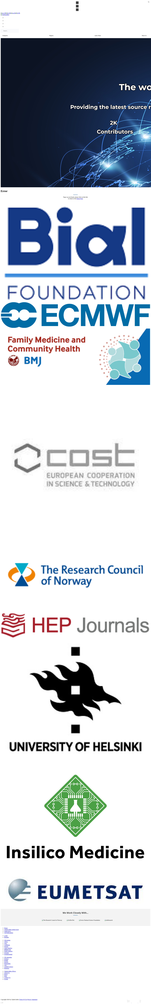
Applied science (8, 967)
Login (6, 935)
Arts (5, 965)
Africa (6, 942)
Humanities (7, 963)
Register (6, 937)
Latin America (8, 948)
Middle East (7, 949)
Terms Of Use (23, 999)
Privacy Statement (32, 999)
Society (6, 962)
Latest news (7, 931)
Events (6, 979)
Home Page (79, 198)
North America (8, 951)
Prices (6, 974)
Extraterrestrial (8, 954)
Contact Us (7, 977)
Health (6, 960)
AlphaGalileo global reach (11, 929)
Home (6, 928)
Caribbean (7, 945)
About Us (7, 973)
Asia (5, 943)
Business (6, 968)
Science (6, 959)
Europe (6, 946)
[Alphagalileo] (5, 14)
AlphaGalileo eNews (10, 971)
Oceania (6, 953)
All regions (7, 940)
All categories (8, 957)
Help (5, 976)
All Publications (8, 933)
